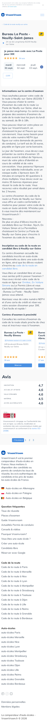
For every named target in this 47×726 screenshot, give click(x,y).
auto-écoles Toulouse (12, 660)
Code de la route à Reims (15, 608)
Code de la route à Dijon (14, 599)
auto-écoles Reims (11, 674)
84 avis (22, 58)
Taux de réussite (10, 510)
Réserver (18, 365)
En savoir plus (12, 6)
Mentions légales (10, 706)
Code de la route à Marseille (16, 571)
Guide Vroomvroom (11, 520)
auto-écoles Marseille (12, 637)
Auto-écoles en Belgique (19, 498)
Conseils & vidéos (10, 529)
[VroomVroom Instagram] (7, 693)
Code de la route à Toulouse (16, 595)
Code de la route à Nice (14, 576)
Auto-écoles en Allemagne (20, 488)
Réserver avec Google (13, 552)
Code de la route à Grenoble (16, 613)
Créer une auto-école (12, 543)
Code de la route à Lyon (14, 581)
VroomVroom (13, 14)
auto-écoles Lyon (10, 646)
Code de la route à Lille (13, 604)
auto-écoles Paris (10, 632)
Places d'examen (10, 515)
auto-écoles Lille (10, 669)
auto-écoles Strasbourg (14, 655)
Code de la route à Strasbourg (17, 590)
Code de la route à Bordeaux (17, 618)
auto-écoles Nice (10, 641)
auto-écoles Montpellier (14, 651)
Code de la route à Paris (14, 567)
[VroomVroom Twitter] (11, 693)
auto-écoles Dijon (10, 665)
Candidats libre (9, 548)
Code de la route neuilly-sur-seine (16, 24)
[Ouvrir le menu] (42, 15)
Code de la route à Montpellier (17, 585)
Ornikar (26, 282)
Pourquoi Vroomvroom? (14, 534)
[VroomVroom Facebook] (2, 693)
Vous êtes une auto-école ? (15, 538)
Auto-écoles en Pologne (19, 493)
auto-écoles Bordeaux (13, 683)
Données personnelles (13, 701)
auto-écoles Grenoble (13, 679)
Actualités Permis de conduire (17, 524)
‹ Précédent (18, 440)
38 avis (7, 360)
